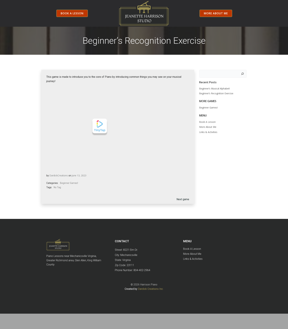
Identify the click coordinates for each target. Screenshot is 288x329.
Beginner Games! (69, 183)
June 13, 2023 (79, 175)
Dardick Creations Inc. (150, 288)
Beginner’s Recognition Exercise (216, 93)
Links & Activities (208, 132)
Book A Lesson (207, 121)
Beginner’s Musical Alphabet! (214, 88)
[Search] (242, 74)
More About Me (207, 126)
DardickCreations (58, 175)
